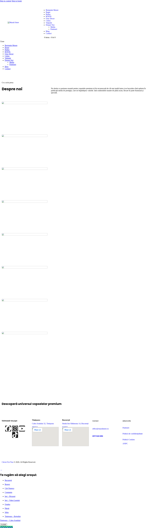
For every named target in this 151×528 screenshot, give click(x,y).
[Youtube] (22, 428)
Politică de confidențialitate (133, 434)
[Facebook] (8, 428)
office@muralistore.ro (100, 429)
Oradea (7, 504)
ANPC (125, 444)
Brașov (7, 484)
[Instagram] (15, 428)
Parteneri (126, 428)
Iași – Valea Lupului (12, 500)
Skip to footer (17, 1)
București (8, 480)
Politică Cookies (129, 440)
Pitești (7, 508)
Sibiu (7, 512)
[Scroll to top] (1, 469)
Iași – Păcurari (10, 496)
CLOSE (3, 525)
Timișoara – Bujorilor (13, 516)
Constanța (8, 492)
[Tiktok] (15, 435)
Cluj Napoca (9, 488)
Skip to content (5, 1)
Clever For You (7, 462)
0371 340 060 (97, 436)
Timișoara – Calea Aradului (10, 520)
